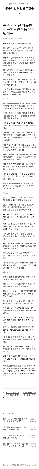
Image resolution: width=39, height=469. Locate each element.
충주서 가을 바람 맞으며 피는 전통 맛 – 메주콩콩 (14, 436)
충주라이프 (20, 38)
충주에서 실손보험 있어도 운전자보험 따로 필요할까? (15, 420)
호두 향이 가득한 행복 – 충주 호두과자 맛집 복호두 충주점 (15, 445)
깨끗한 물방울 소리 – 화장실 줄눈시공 (29, 394)
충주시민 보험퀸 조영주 (19, 8)
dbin (9, 38)
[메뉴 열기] (19, 13)
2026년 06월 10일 (33, 420)
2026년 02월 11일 (33, 428)
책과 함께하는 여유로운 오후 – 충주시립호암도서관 (15, 428)
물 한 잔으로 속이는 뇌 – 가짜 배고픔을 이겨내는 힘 (11, 395)
